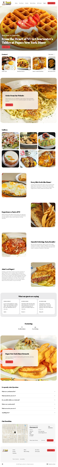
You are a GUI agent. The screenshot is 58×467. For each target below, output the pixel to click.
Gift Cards (39, 3)
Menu (16, 3)
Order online (50, 440)
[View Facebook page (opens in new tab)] (2, 464)
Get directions (50, 427)
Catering (14, 453)
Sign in (44, 3)
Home (14, 449)
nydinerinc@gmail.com (42, 432)
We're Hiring (32, 3)
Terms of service (16, 459)
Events (26, 3)
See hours (43, 440)
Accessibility (22, 459)
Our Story (21, 3)
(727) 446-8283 (41, 431)
